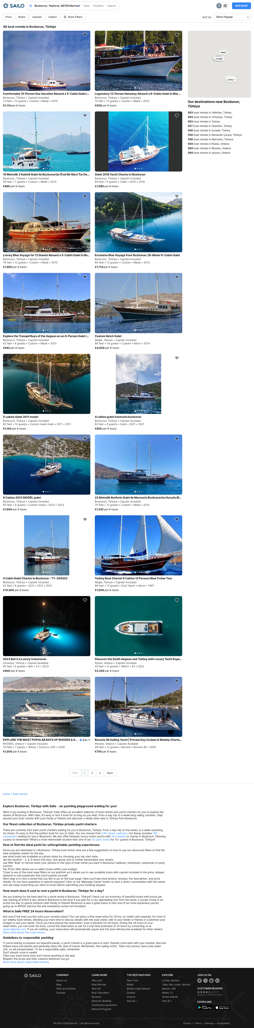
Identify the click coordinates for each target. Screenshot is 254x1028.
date (86, 5)
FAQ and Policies (66, 988)
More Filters (75, 16)
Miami (130, 984)
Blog (58, 984)
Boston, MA (169, 988)
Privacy (187, 1023)
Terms (198, 1023)
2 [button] (92, 772)
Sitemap (209, 1023)
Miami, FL (167, 992)
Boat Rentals (99, 984)
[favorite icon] (85, 35)
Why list (96, 988)
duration (98, 5)
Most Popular (224, 16)
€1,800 (219, 58)
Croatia (131, 992)
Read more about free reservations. (24, 932)
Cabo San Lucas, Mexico (176, 984)
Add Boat (241, 5)
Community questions (104, 1004)
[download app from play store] (205, 1007)
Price (9, 16)
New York (132, 980)
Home (6, 793)
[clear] (79, 6)
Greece (131, 996)
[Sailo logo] (39, 975)
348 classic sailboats (114, 833)
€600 (223, 52)
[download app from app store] (222, 1007)
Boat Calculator (100, 992)
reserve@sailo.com (14, 929)
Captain (37, 16)
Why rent (97, 980)
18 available (118, 836)
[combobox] (57, 5)
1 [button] (84, 772)
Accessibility (223, 1023)
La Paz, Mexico (170, 980)
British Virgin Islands (138, 988)
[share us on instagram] (211, 980)
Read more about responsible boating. (26, 961)
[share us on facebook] (205, 980)
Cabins (52, 16)
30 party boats (101, 839)
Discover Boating (101, 1000)
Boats (21, 16)
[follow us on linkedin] (217, 980)
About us (61, 980)
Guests (111, 5)
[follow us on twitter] (199, 980)
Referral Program (101, 1009)
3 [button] (100, 772)
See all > (132, 1000)
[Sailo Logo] (13, 6)
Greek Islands (170, 996)
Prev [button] (75, 772)
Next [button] (110, 772)
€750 (230, 80)
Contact (60, 992)
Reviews (96, 996)
